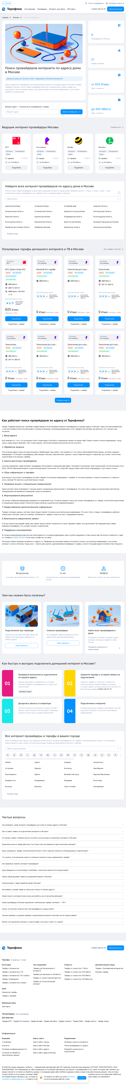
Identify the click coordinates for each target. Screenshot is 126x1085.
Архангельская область (14, 211)
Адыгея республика (12, 206)
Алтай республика (42, 206)
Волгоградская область (102, 217)
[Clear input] (56, 112)
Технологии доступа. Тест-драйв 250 (77, 344)
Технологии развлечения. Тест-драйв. (107, 269)
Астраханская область (43, 211)
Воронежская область (43, 222)
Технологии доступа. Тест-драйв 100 (46, 344)
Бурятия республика (42, 217)
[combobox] (32, 111)
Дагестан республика (72, 222)
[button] (44, 90)
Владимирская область (73, 217)
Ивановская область (72, 227)
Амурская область (100, 206)
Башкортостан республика (74, 211)
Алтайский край (70, 206)
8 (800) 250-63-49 (19, 537)
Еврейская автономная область (17, 227)
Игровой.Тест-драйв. (46, 269)
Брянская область (12, 217)
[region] (63, 756)
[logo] (12, 9)
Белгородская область (102, 211)
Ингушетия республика (102, 227)
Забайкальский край (42, 227)
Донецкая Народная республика (106, 222)
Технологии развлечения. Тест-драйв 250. (14, 344)
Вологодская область (13, 222)
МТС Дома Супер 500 (15, 269)
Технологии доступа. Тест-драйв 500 (77, 269)
